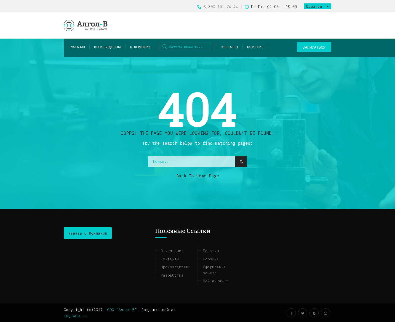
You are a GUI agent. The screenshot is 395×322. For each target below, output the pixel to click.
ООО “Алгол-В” (122, 309)
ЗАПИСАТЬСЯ (314, 47)
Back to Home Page (197, 175)
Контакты (230, 47)
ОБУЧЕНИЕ (255, 47)
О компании (140, 47)
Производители (175, 267)
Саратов (314, 6)
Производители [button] (107, 47)
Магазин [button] (78, 47)
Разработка (172, 275)
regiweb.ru (75, 315)
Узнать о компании (87, 233)
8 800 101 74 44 (221, 6)
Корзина (211, 259)
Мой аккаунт (215, 281)
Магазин (211, 251)
